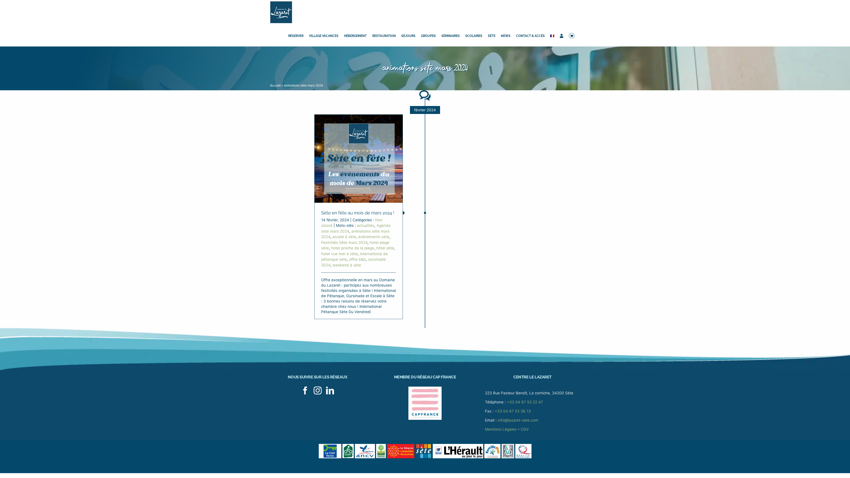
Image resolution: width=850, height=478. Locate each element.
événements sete (373, 237)
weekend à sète (346, 265)
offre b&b (357, 259)
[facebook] (305, 391)
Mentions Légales (500, 429)
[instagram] (318, 391)
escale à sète (344, 237)
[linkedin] (330, 391)
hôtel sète (385, 248)
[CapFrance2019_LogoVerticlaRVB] (425, 388)
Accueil (275, 85)
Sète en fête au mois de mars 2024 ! (357, 213)
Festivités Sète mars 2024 (344, 242)
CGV (525, 429)
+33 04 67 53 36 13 (513, 411)
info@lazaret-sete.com (518, 420)
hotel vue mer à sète (339, 254)
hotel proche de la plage (352, 248)
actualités (365, 225)
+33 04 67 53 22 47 (525, 402)
